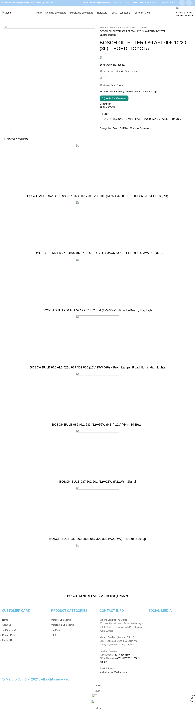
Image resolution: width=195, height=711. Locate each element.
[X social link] (105, 135)
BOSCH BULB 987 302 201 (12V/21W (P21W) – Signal (97, 481)
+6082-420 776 (144, 3)
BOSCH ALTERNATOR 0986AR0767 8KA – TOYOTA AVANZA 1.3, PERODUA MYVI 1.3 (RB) (97, 253)
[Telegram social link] (115, 135)
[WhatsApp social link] (189, 3)
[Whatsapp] (159, 621)
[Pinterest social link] (108, 135)
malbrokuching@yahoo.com (113, 672)
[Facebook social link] (182, 3)
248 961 (154, 3)
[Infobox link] (97, 13)
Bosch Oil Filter (140, 27)
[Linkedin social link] (111, 135)
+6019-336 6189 (122, 3)
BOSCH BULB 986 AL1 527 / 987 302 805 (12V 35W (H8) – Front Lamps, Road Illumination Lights (97, 367)
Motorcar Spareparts (119, 27)
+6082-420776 (122, 658)
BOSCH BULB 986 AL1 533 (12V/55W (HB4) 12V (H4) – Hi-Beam (97, 424)
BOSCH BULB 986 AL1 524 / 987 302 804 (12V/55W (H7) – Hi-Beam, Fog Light (98, 310)
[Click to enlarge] (7, 131)
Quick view (97, 190)
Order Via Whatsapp (116, 98)
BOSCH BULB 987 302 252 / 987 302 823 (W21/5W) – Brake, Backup (97, 539)
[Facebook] (151, 621)
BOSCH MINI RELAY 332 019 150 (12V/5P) (97, 596)
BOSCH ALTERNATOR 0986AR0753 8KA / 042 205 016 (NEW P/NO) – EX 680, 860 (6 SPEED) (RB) (97, 196)
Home (103, 27)
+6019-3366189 (121, 654)
